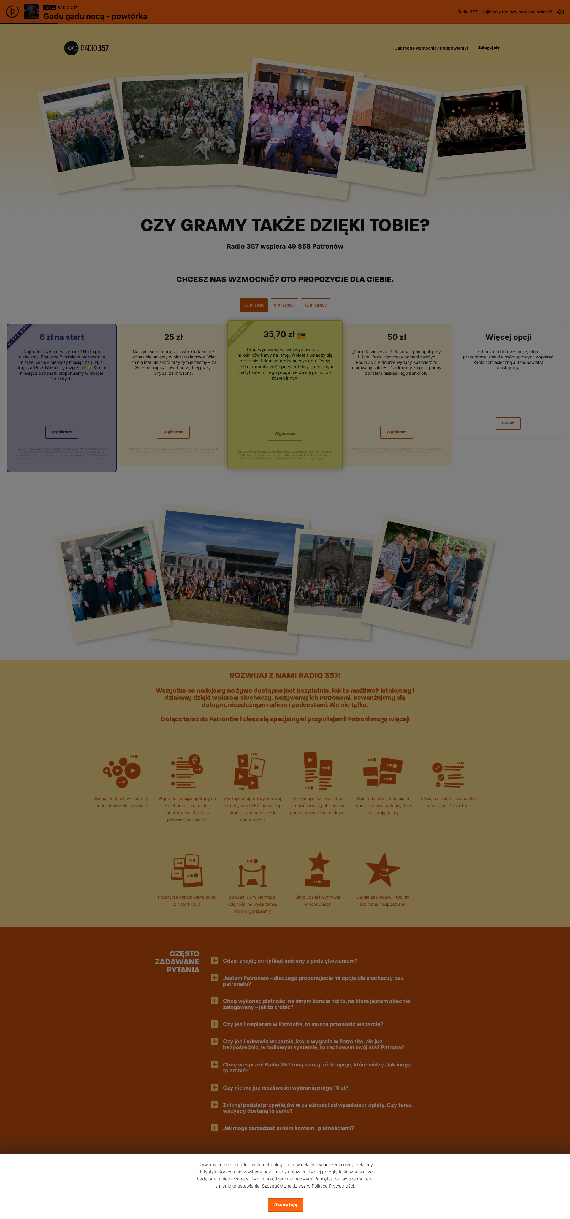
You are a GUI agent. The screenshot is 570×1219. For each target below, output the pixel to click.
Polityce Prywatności (333, 1186)
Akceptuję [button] (285, 1204)
